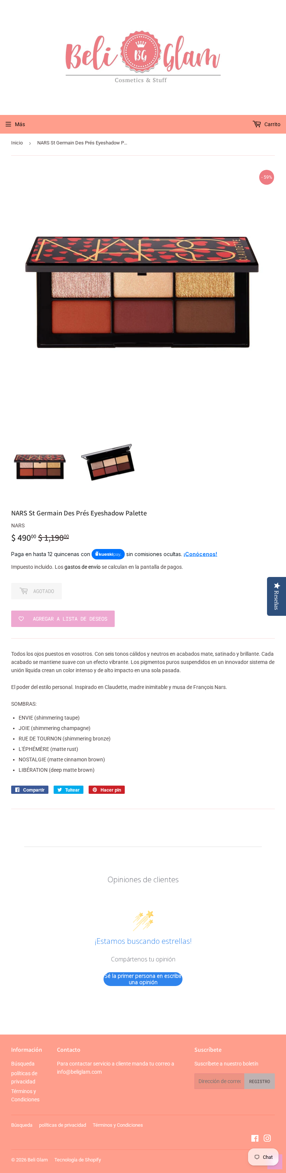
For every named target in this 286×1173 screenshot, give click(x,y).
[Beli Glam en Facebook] (255, 1139)
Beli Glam (38, 1160)
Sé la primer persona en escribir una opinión (143, 979)
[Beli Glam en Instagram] (267, 1139)
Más (20, 124)
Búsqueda (23, 1064)
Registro (259, 1081)
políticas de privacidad (62, 1125)
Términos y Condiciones (118, 1125)
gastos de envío (82, 567)
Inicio (17, 143)
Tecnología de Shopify (77, 1160)
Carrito (271, 124)
